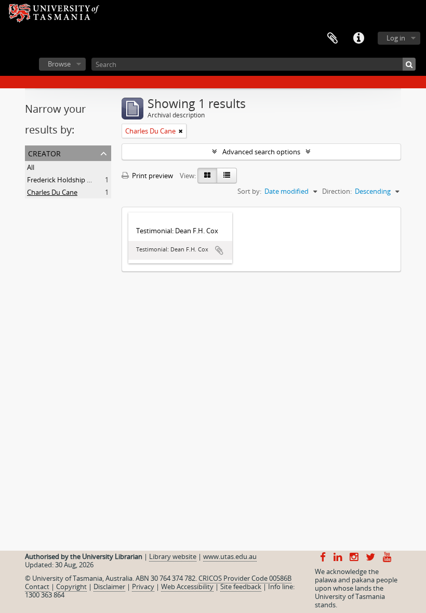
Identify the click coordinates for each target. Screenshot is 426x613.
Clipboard (332, 38)
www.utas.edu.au (230, 556)
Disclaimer (109, 586)
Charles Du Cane (52, 192)
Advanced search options (261, 151)
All (30, 167)
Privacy (143, 586)
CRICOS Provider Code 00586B (244, 578)
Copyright (71, 586)
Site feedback (240, 586)
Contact (37, 586)
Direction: (337, 191)
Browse (59, 64)
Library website (172, 556)
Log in (396, 38)
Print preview (151, 175)
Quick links (358, 38)
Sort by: (249, 191)
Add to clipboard (219, 250)
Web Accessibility (187, 586)
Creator (44, 152)
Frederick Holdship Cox (63, 179)
